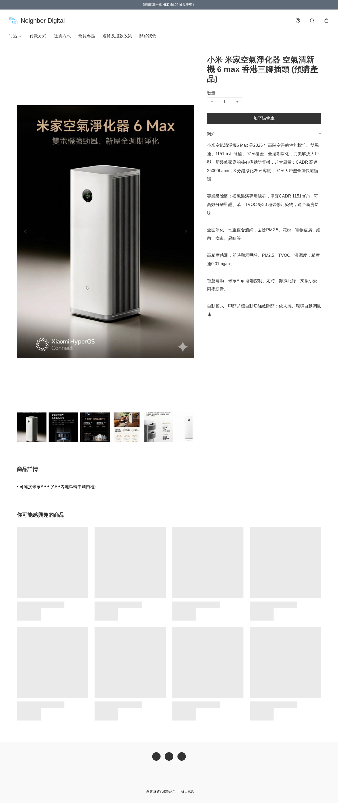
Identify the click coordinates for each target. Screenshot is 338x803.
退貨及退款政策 (117, 36)
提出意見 (187, 791)
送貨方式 (62, 36)
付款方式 (38, 36)
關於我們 (147, 36)
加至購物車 (264, 118)
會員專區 (86, 36)
